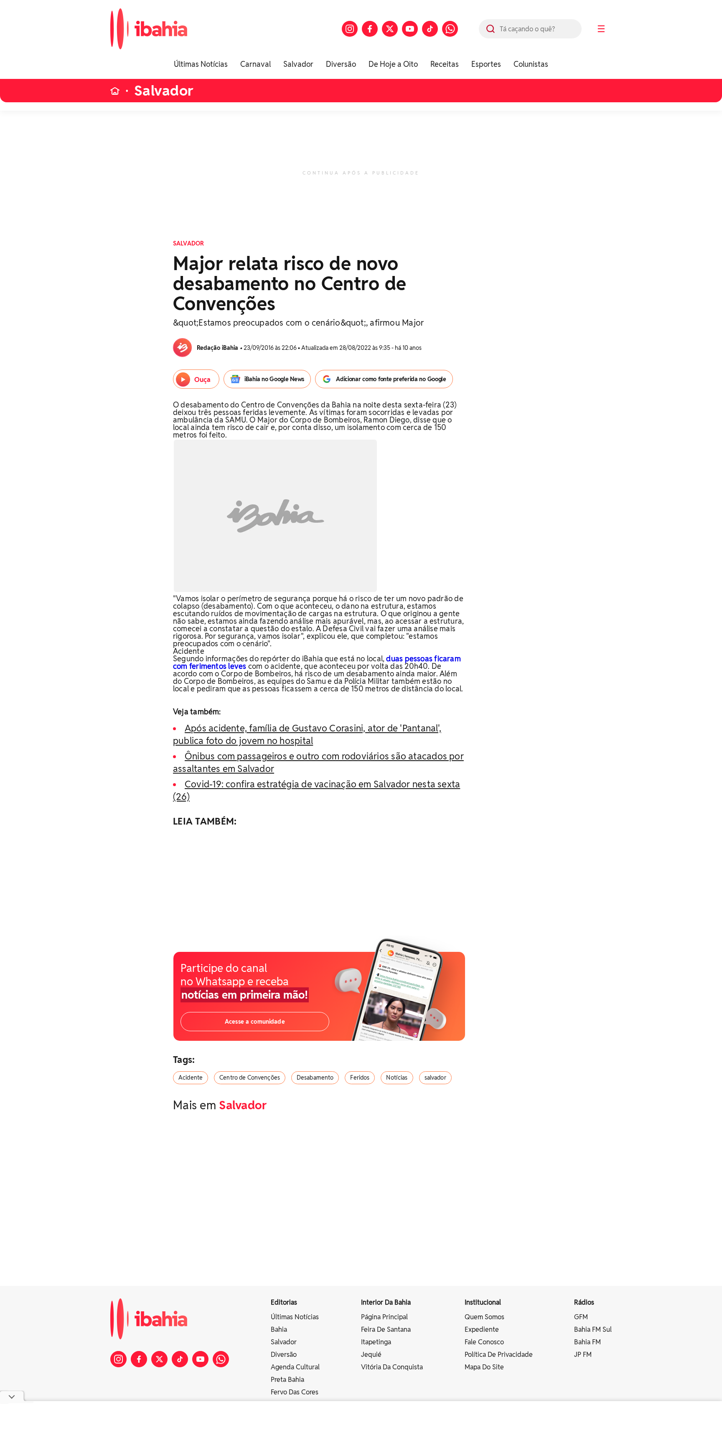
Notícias (396, 1077)
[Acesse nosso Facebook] (370, 29)
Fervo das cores (294, 1392)
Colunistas (531, 64)
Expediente (482, 1329)
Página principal (384, 1317)
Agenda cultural (295, 1367)
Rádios (584, 1302)
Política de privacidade (499, 1354)
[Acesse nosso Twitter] (390, 29)
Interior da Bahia (386, 1302)
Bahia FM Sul (593, 1329)
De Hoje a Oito (393, 64)
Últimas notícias (295, 1317)
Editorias (284, 1302)
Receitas (444, 64)
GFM (581, 1317)
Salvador (298, 64)
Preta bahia (287, 1379)
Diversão (341, 64)
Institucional (483, 1302)
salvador (435, 1077)
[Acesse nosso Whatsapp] (450, 29)
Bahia (279, 1329)
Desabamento (315, 1077)
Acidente (190, 1077)
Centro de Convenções (249, 1077)
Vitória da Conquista (392, 1367)
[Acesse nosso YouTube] (410, 29)
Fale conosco (484, 1342)
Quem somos (484, 1317)
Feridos (359, 1077)
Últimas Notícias (201, 64)
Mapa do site (484, 1367)
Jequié (371, 1354)
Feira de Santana (386, 1329)
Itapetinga (376, 1342)
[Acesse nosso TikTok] (430, 29)
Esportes (486, 64)
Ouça (202, 379)
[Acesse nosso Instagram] (350, 29)
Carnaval (255, 64)
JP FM (583, 1354)
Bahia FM (587, 1342)
